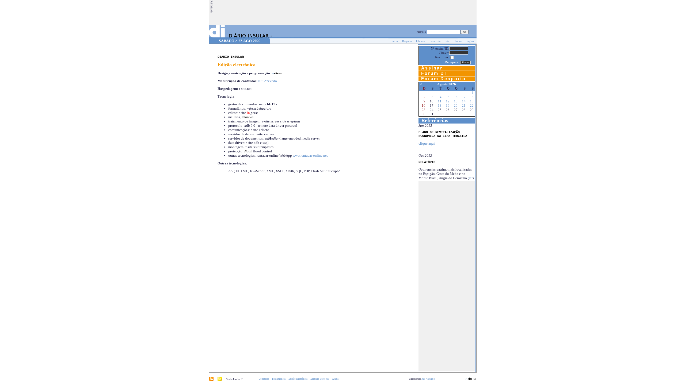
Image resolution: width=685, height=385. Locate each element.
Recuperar (452, 62)
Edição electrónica (297, 379)
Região (470, 41)
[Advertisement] (378, 13)
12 (448, 101)
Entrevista (435, 41)
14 (464, 101)
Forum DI (433, 73)
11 (440, 101)
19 (448, 105)
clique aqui (426, 143)
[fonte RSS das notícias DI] (211, 380)
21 (464, 105)
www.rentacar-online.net (310, 155)
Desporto (407, 41)
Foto (447, 41)
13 (456, 101)
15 (472, 101)
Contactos (264, 379)
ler (471, 178)
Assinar (432, 68)
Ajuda (335, 379)
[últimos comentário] (220, 380)
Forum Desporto (443, 78)
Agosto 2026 (446, 84)
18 (440, 105)
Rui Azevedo (267, 81)
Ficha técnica (279, 379)
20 (456, 105)
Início (395, 41)
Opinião (458, 41)
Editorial (420, 41)
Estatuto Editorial (319, 379)
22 (472, 105)
